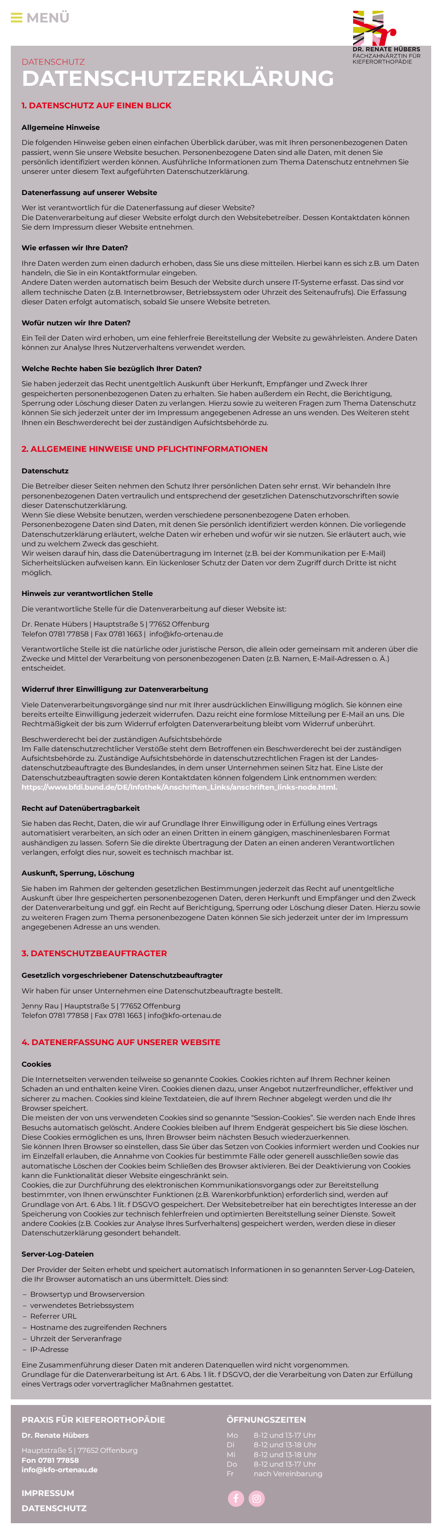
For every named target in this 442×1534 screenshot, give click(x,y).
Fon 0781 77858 (50, 1460)
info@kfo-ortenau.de (60, 1469)
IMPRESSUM (48, 1493)
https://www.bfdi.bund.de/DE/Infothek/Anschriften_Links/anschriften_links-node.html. (179, 787)
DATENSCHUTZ (54, 1508)
